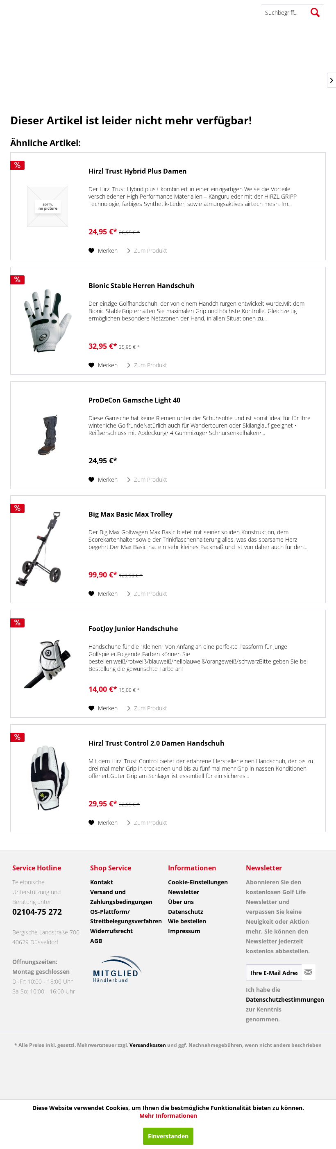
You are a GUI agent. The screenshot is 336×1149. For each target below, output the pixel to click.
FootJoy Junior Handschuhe (133, 629)
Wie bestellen (187, 921)
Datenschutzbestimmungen (285, 999)
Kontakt (101, 882)
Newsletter (183, 892)
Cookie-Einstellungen (198, 882)
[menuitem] (292, 12)
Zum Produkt (149, 250)
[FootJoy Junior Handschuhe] (47, 663)
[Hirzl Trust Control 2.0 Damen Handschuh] (47, 778)
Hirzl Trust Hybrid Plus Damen (138, 171)
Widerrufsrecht (111, 931)
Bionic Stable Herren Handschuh (142, 286)
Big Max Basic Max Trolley (131, 514)
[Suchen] (315, 12)
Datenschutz (185, 912)
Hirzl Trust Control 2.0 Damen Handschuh (157, 743)
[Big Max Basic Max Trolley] (47, 549)
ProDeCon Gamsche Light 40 (134, 400)
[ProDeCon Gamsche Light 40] (47, 435)
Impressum (184, 931)
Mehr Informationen (168, 1115)
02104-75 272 (37, 911)
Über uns (181, 902)
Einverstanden (168, 1136)
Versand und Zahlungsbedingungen (121, 897)
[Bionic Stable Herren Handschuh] (47, 320)
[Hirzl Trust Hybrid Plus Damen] (47, 206)
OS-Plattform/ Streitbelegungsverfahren (125, 916)
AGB (96, 941)
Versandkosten (147, 1044)
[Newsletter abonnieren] (309, 972)
